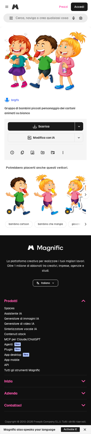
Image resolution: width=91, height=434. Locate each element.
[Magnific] (45, 248)
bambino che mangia (50, 224)
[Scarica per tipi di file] (79, 126)
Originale (28, 36)
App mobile (11, 360)
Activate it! (70, 429)
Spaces (9, 308)
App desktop (16, 355)
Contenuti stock (15, 334)
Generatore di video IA (19, 324)
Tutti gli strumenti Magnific (22, 370)
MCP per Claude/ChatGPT (22, 339)
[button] (45, 283)
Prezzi (63, 7)
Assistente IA (13, 313)
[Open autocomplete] (9, 18)
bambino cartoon (19, 224)
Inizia (8, 381)
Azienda (10, 393)
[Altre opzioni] (63, 152)
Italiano (45, 283)
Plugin (12, 349)
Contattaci (13, 405)
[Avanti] (85, 195)
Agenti (12, 344)
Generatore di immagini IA (21, 318)
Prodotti (10, 300)
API (6, 365)
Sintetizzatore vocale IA (20, 329)
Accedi (79, 7)
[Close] (84, 429)
